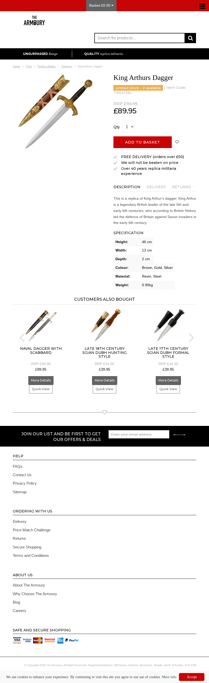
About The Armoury (29, 585)
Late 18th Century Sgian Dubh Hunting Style (104, 352)
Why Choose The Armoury (35, 594)
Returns (181, 187)
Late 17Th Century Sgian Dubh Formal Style (168, 352)
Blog (16, 602)
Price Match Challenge (31, 530)
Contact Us (22, 475)
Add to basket (142, 142)
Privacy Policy (25, 483)
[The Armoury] (34, 23)
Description (126, 187)
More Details (41, 380)
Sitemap (20, 492)
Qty (116, 127)
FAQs (17, 466)
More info (169, 677)
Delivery (156, 187)
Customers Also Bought (104, 299)
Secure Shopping (27, 547)
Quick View (41, 389)
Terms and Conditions (31, 555)
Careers (19, 610)
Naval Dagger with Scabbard (41, 350)
